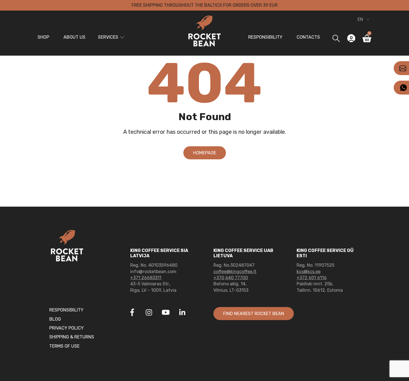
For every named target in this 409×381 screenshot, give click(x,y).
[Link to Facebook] (132, 313)
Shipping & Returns (71, 337)
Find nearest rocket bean (253, 313)
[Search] (336, 38)
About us (74, 37)
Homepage (204, 152)
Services (108, 37)
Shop (43, 37)
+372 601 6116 (312, 277)
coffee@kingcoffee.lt (235, 271)
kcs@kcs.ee (309, 271)
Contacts (308, 37)
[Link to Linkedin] (182, 312)
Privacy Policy (66, 328)
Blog (55, 319)
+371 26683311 (145, 277)
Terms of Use (64, 346)
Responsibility (265, 37)
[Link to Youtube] (166, 313)
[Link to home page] (204, 32)
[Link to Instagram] (149, 313)
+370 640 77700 (230, 277)
